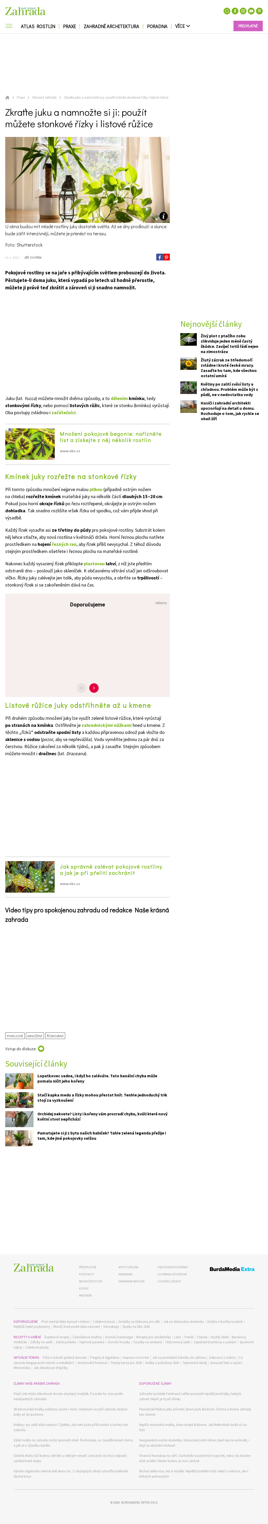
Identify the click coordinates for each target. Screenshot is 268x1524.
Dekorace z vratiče (222, 1357)
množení (34, 1035)
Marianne (126, 1274)
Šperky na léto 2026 (136, 1326)
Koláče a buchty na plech (225, 1321)
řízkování (55, 1035)
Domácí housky (119, 1342)
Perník (189, 1337)
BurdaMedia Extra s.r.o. (139, 1502)
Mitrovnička (22, 1368)
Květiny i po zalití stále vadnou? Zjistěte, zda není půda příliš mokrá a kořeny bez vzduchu (71, 1427)
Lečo (177, 1337)
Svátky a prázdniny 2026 (162, 1363)
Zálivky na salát (41, 1342)
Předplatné (87, 1267)
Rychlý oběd (219, 1337)
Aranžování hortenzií (92, 1363)
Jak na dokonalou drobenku (183, 1321)
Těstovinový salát (177, 1342)
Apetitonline (128, 1267)
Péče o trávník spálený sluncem (65, 1357)
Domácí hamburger (119, 1337)
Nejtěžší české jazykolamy (32, 1326)
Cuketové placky (37, 1347)
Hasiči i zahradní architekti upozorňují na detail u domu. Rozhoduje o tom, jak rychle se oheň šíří (230, 410)
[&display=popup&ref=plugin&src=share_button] (159, 257)
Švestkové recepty (56, 1337)
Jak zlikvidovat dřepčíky (51, 1368)
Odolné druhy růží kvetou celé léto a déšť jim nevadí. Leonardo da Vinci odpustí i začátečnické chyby (70, 1458)
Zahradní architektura (111, 26)
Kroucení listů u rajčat (225, 1363)
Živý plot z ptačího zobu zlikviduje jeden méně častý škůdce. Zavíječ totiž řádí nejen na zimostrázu (229, 343)
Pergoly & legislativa (104, 1357)
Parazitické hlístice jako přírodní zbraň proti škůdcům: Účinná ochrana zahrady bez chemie (195, 1412)
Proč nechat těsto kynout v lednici (65, 1321)
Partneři (85, 1295)
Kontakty (86, 1274)
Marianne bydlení (131, 1281)
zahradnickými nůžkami (107, 725)
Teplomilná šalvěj (194, 1363)
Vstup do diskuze (20, 1048)
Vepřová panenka (91, 1342)
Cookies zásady (169, 1281)
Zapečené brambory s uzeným (214, 1342)
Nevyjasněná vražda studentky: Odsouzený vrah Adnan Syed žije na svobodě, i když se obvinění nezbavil (194, 1443)
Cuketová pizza (104, 1321)
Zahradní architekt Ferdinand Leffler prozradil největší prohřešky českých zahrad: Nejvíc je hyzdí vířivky (190, 1396)
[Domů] (34, 1268)
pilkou (96, 489)
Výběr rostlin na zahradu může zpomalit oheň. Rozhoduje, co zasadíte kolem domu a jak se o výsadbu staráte (73, 1443)
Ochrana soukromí (172, 1274)
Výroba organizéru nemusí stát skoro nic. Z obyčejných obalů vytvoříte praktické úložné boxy (71, 1474)
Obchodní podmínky (173, 1267)
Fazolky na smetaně (147, 1342)
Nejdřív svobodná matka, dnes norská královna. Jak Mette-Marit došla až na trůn (193, 1427)
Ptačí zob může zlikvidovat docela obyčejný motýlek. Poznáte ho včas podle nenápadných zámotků (68, 1396)
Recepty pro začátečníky (153, 1337)
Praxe (69, 26)
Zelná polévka (66, 1342)
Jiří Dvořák (32, 257)
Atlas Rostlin (38, 26)
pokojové (15, 1035)
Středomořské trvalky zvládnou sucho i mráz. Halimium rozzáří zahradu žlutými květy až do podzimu (70, 1412)
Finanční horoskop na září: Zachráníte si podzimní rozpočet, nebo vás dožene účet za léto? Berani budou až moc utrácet (194, 1458)
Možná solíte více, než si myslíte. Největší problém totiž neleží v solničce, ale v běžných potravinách (193, 1474)
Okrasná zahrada (44, 97)
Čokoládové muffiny (87, 1337)
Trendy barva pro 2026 (126, 1363)
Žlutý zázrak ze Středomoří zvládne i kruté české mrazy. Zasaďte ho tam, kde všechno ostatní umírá (229, 367)
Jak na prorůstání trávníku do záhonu (179, 1357)
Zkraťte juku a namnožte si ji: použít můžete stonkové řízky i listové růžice (116, 97)
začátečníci (64, 412)
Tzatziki (202, 1337)
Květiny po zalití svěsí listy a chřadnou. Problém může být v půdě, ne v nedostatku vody (229, 389)
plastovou (94, 564)
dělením (119, 398)
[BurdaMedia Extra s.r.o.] (226, 1270)
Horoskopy (111, 1326)
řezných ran (64, 544)
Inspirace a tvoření (136, 1357)
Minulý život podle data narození (76, 1326)
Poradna (157, 26)
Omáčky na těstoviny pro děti (139, 1321)
